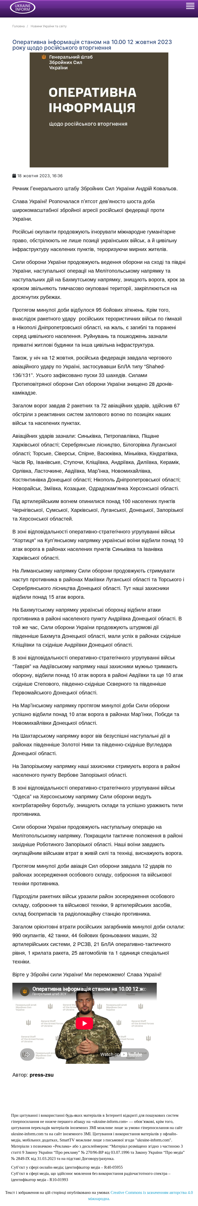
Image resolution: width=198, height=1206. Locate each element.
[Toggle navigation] (190, 7)
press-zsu (42, 1074)
